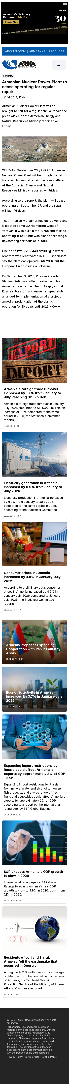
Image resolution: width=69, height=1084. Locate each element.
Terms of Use (32, 1056)
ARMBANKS (37, 51)
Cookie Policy (49, 1056)
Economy (8, 76)
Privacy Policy (15, 1056)
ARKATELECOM (15, 51)
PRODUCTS (56, 51)
